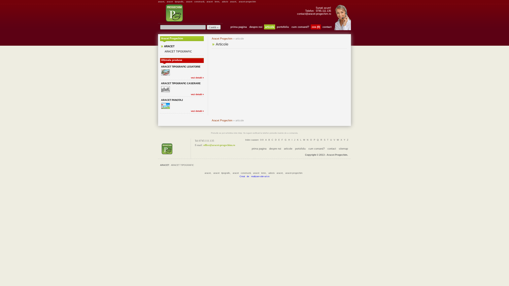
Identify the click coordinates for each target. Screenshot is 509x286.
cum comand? (300, 26)
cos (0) (316, 26)
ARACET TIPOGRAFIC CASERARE (181, 83)
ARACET (169, 46)
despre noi (255, 26)
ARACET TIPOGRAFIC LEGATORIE (180, 66)
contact (326, 26)
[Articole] (189, 13)
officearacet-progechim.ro (219, 145)
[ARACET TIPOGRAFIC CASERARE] (165, 89)
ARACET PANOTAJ (172, 100)
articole (269, 26)
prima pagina (238, 26)
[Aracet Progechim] (175, 149)
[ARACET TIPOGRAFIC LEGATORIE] (165, 72)
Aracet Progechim (222, 38)
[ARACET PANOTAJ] (165, 106)
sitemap (343, 148)
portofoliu (283, 26)
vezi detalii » (197, 77)
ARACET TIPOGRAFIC (178, 51)
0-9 (261, 140)
